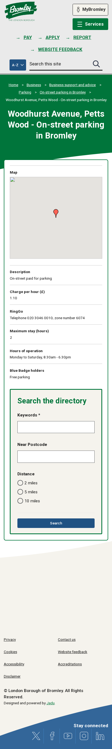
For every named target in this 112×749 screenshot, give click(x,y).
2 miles (31, 483)
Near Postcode (32, 444)
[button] (54, 211)
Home (13, 85)
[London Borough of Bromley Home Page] (21, 11)
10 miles (32, 501)
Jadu (50, 703)
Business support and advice (72, 85)
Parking (25, 92)
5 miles (31, 492)
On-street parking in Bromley (63, 92)
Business (34, 85)
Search (63, 524)
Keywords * (28, 415)
